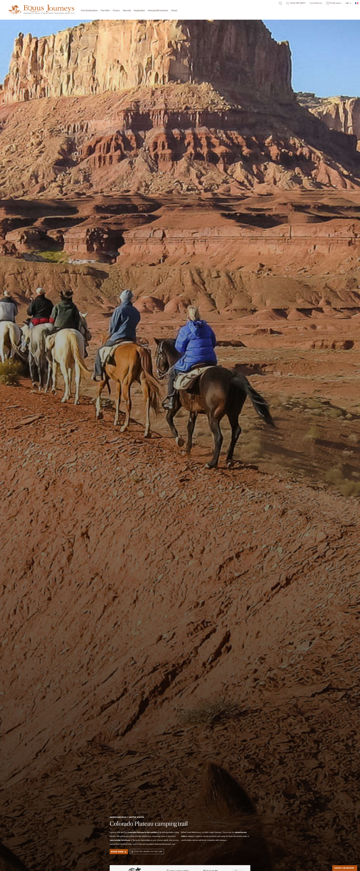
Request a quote (343, 867)
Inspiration (139, 10)
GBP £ (348, 3)
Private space (335, 3)
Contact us (317, 3)
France (116, 10)
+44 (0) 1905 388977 (297, 3)
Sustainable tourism (158, 10)
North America (118, 817)
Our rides (105, 10)
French (357, 3)
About (174, 10)
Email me (341, 861)
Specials (127, 10)
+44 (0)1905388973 (347, 857)
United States (136, 817)
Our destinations (89, 10)
